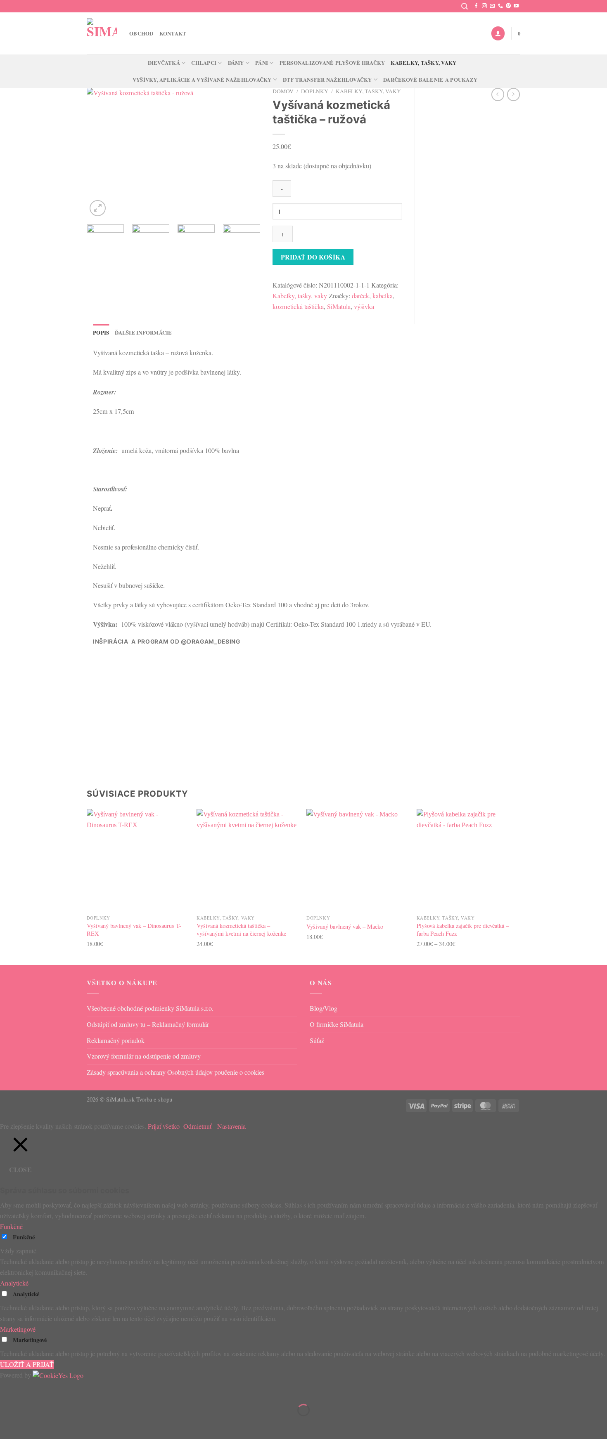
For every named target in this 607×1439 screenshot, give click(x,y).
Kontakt (173, 33)
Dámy (236, 62)
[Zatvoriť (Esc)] (82, 1389)
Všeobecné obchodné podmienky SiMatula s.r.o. (150, 1008)
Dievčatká (164, 62)
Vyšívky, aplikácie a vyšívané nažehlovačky (202, 79)
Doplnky (314, 91)
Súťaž (317, 1040)
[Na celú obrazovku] (32, 1389)
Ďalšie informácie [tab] (143, 332)
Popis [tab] (101, 332)
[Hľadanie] (464, 6)
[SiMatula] (102, 33)
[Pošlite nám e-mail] (492, 6)
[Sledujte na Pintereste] (508, 6)
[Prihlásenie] (498, 33)
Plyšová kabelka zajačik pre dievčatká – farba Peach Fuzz (463, 929)
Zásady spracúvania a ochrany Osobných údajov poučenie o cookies (175, 1072)
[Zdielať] (57, 1389)
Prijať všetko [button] (164, 1126)
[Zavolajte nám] (500, 6)
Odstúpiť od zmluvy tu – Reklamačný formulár (148, 1024)
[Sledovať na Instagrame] (484, 6)
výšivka (364, 306)
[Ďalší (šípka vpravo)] (32, 1424)
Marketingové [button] (18, 1329)
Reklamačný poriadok (116, 1040)
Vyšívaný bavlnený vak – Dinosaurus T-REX (134, 929)
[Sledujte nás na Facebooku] (476, 6)
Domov (283, 91)
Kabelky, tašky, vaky (423, 62)
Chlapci (203, 62)
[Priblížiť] (98, 208)
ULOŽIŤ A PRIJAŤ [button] (27, 1364)
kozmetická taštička (298, 306)
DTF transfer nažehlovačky (327, 79)
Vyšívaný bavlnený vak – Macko (344, 926)
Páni (261, 62)
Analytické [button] (14, 1283)
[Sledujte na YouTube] (516, 6)
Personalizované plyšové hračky (332, 62)
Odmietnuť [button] (197, 1126)
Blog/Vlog (323, 1008)
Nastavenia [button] (231, 1126)
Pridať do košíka (313, 257)
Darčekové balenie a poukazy (430, 79)
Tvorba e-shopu (154, 1099)
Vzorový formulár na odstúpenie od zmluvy (144, 1056)
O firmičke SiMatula (336, 1024)
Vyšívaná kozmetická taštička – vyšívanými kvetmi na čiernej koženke (241, 929)
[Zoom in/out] (8, 1389)
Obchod (141, 33)
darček (360, 295)
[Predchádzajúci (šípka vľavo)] (8, 1424)
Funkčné (24, 1237)
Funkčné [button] (11, 1226)
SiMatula (339, 306)
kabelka (382, 295)
